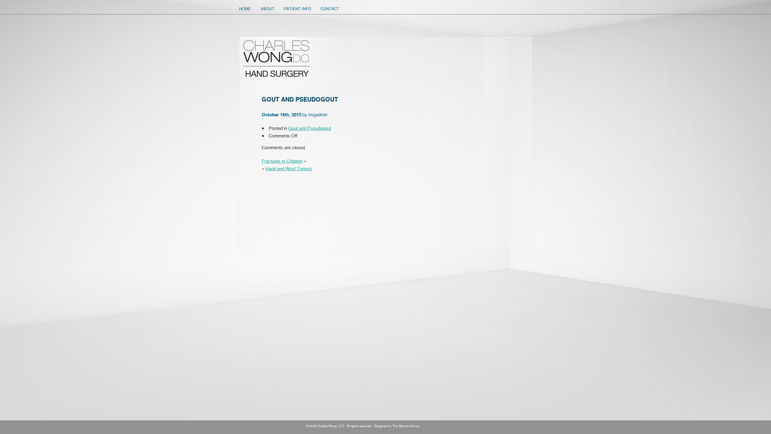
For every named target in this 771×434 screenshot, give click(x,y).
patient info (297, 8)
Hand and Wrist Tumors (288, 168)
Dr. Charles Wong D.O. (276, 58)
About (267, 8)
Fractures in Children (282, 161)
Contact (329, 8)
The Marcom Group (405, 426)
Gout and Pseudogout (309, 128)
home (245, 8)
